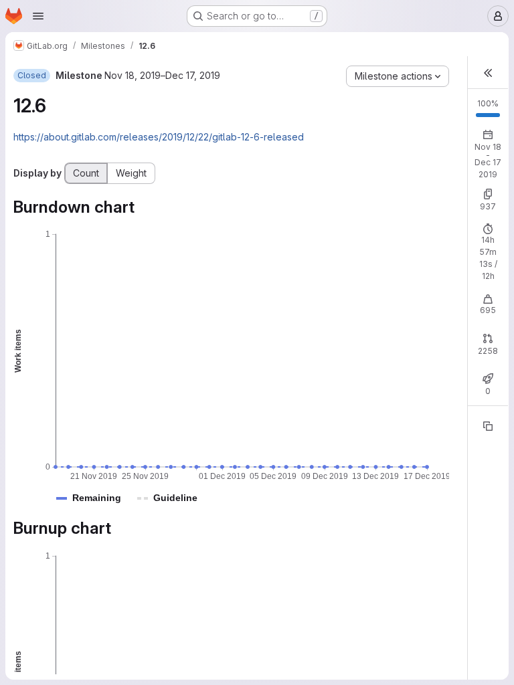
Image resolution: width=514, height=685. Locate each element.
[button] (96, 498)
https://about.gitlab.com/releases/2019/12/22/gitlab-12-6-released (158, 136)
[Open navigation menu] (38, 16)
